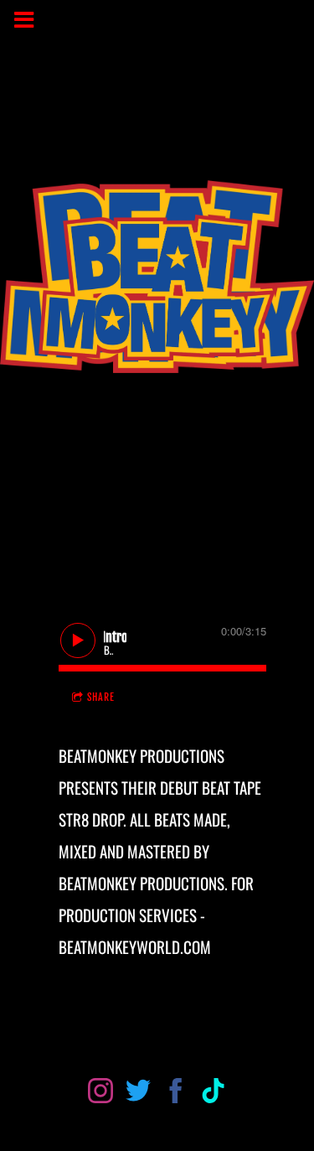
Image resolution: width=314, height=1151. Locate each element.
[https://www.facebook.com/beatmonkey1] (175, 1093)
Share (101, 697)
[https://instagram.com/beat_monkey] (100, 1093)
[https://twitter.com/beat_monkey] (138, 1093)
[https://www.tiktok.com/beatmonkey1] (213, 1093)
